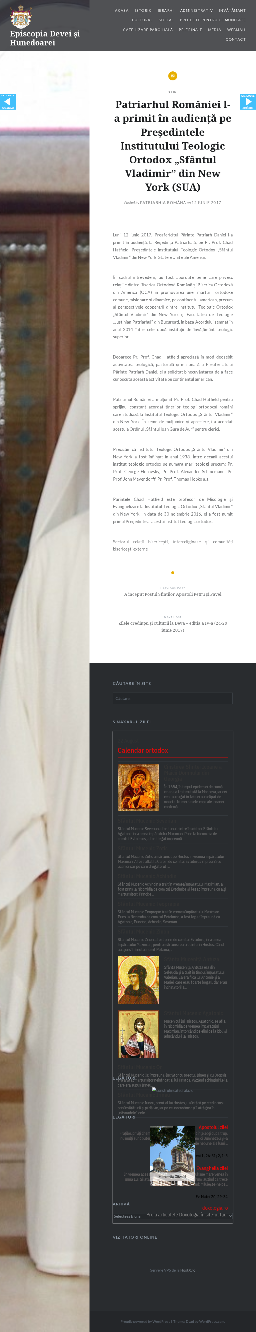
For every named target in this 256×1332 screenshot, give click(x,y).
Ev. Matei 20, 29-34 (212, 1196)
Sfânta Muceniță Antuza (191, 959)
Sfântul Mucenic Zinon (143, 932)
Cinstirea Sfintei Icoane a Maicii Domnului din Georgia (193, 773)
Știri (173, 92)
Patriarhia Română (163, 202)
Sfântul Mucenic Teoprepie (148, 904)
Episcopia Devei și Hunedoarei (45, 38)
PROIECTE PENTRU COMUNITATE (213, 20)
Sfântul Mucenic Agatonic (193, 1013)
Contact (236, 39)
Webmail (236, 29)
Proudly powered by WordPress (145, 1321)
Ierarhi (166, 10)
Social (166, 20)
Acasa (122, 10)
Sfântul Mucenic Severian (147, 821)
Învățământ (232, 10)
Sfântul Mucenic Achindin (147, 876)
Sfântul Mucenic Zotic (143, 848)
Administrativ (196, 10)
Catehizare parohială (148, 29)
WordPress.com (211, 1321)
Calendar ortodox (143, 750)
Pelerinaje (190, 29)
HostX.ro (188, 1270)
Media (214, 29)
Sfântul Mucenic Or (140, 1067)
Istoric (143, 10)
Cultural (142, 20)
